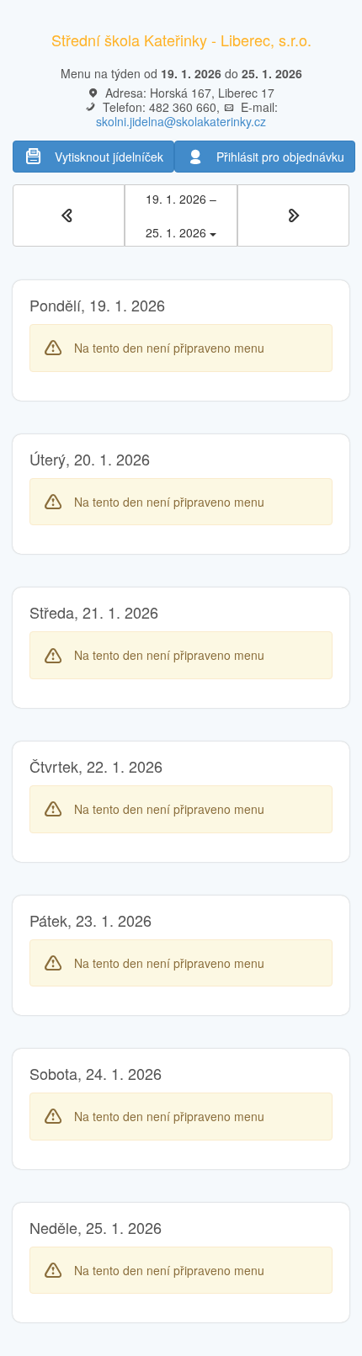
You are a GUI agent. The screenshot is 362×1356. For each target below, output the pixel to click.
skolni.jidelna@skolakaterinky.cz (181, 121)
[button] (69, 215)
